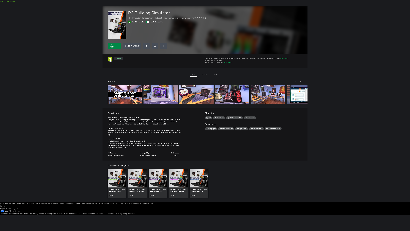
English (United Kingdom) (9, 208)
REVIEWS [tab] (205, 74)
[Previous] (296, 81)
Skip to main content (7, 1)
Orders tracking (151, 203)
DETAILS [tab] (193, 74)
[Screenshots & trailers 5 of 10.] (268, 94)
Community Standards (74, 203)
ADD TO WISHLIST (133, 46)
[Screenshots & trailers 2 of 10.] (161, 94)
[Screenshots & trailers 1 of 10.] (125, 94)
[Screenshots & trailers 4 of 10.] (232, 94)
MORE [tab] (216, 74)
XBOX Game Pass (27, 203)
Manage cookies (53, 213)
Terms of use (63, 213)
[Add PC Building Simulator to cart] (146, 46)
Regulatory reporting (127, 213)
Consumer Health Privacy (9, 213)
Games (2, 206)
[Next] (300, 81)
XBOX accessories (40, 203)
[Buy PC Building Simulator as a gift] (155, 46)
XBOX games (16, 203)
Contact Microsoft (25, 213)
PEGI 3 (118, 58)
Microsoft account (113, 203)
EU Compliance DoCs (111, 213)
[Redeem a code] (163, 46)
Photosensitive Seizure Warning (95, 203)
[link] (117, 183)
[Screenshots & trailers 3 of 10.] (196, 94)
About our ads (97, 213)
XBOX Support (53, 203)
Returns (142, 203)
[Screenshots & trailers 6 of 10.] (304, 94)
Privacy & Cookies (39, 213)
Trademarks (73, 213)
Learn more (284, 58)
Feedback (62, 203)
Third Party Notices (85, 213)
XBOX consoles (5, 203)
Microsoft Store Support (130, 203)
